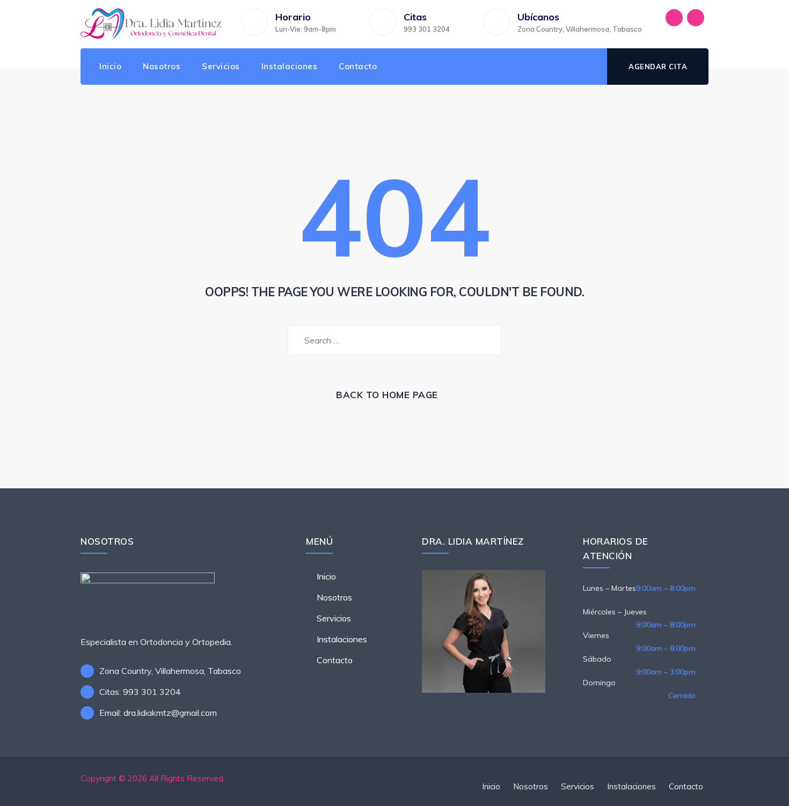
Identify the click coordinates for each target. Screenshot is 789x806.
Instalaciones (289, 66)
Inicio (110, 66)
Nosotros (161, 66)
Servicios (221, 66)
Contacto (358, 66)
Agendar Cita (658, 66)
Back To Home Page (387, 394)
